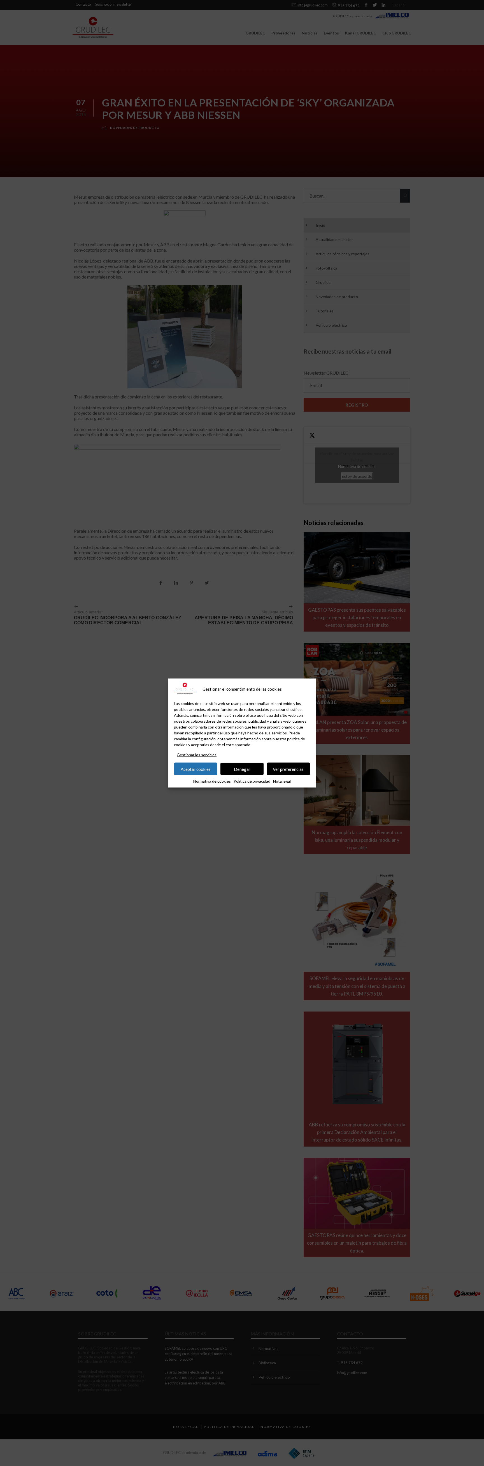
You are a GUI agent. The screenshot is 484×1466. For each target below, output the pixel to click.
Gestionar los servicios (197, 754)
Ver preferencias (288, 768)
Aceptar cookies (196, 768)
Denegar (242, 768)
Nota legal (282, 781)
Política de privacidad (252, 781)
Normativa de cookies (212, 781)
